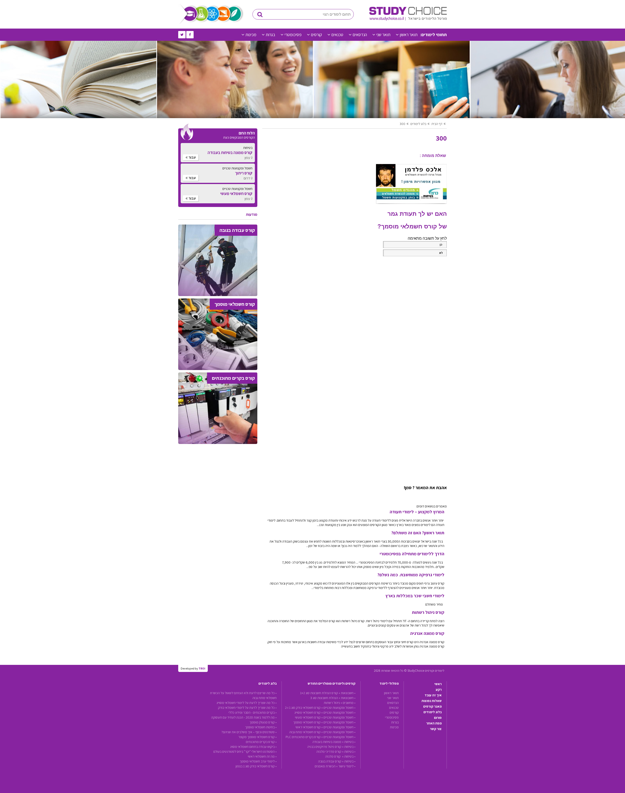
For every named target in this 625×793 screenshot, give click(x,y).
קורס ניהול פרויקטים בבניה (324, 746)
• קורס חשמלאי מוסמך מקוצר (257, 737)
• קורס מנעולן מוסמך (263, 722)
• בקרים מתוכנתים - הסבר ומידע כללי (253, 712)
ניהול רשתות (332, 702)
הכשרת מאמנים (325, 766)
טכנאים (337, 34)
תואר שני (383, 34)
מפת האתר (434, 723)
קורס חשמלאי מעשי (308, 717)
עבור (192, 157)
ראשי (438, 684)
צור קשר (436, 729)
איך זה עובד (433, 695)
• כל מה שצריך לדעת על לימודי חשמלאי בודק (247, 707)
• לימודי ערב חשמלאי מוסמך (258, 761)
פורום (438, 717)
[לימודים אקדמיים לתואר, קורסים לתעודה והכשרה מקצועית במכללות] (408, 19)
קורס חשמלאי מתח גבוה (305, 732)
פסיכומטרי (293, 34)
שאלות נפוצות (432, 701)
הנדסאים (360, 34)
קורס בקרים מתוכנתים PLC (303, 737)
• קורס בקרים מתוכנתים (261, 742)
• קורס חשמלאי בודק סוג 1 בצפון (256, 766)
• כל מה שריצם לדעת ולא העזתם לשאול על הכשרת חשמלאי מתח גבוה (243, 695)
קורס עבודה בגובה (329, 761)
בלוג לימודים (433, 712)
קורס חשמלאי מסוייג (307, 712)
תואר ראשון (408, 34)
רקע (439, 689)
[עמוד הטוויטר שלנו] (182, 34)
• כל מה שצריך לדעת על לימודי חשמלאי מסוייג (247, 702)
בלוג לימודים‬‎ (418, 124)
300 (402, 124)
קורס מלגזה (333, 756)
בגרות (270, 34)
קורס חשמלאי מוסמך (307, 722)
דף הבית (436, 124)
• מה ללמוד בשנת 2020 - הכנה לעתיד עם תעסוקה (244, 717)
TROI (201, 668)
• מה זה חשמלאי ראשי (262, 756)
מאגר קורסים (432, 706)
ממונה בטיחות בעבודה (326, 742)
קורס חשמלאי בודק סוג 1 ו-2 (303, 707)
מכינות (250, 34)
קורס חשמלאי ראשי (308, 727)
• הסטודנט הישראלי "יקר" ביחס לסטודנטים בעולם (245, 751)
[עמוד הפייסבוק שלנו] (190, 34)
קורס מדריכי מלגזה (328, 751)
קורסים (316, 34)
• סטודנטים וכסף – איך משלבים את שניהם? (249, 732)
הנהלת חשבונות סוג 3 (324, 698)
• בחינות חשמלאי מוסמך (261, 727)
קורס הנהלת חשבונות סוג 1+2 (319, 693)
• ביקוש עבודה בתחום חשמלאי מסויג (253, 746)
